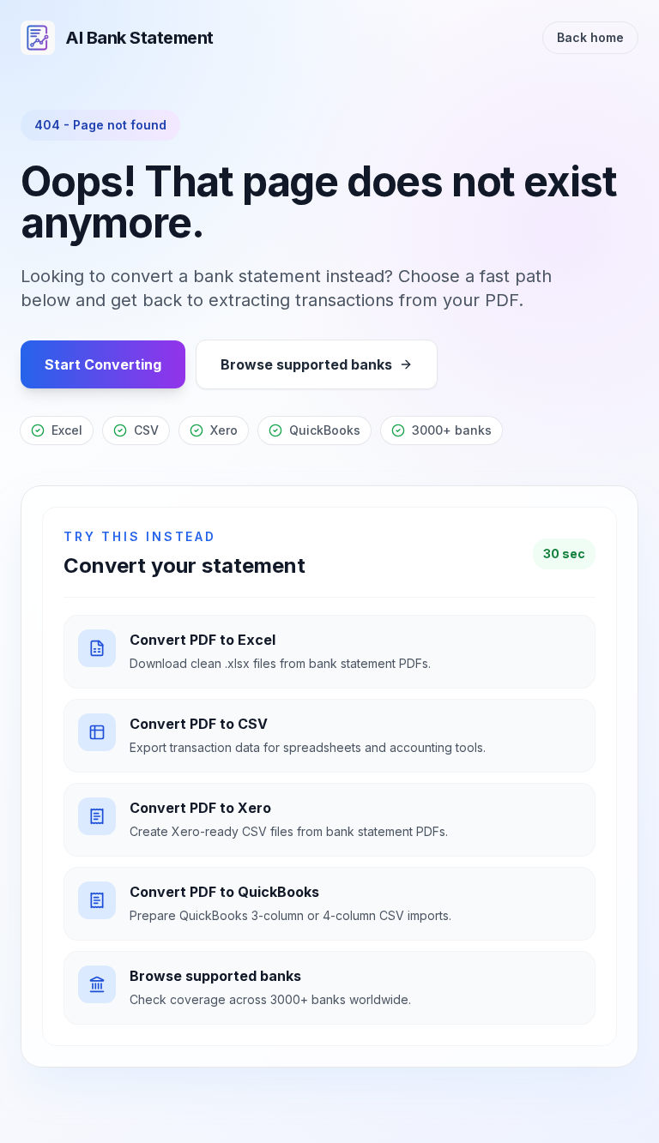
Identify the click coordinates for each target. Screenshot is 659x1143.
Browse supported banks (306, 364)
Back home (590, 37)
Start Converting (103, 364)
